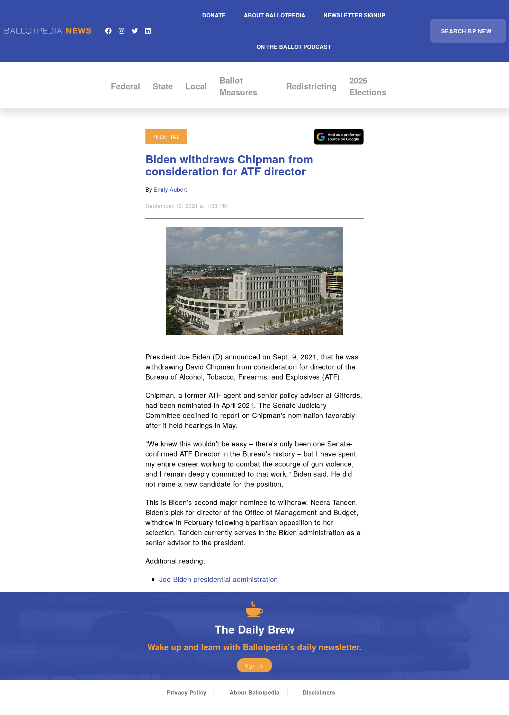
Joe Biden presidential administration (218, 579)
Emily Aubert (170, 189)
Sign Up (254, 665)
